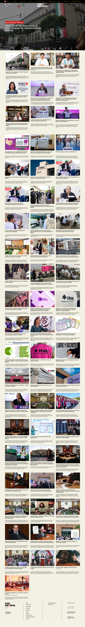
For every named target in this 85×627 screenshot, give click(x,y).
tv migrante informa (30, 616)
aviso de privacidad (52, 603)
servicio (27, 613)
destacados (28, 606)
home (27, 603)
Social (41, 1)
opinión (27, 618)
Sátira (13, 1)
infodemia (28, 609)
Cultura (28, 1)
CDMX (77, 1)
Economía (71, 1)
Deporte (35, 1)
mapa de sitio (50, 604)
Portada (6, 1)
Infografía (49, 1)
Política (56, 1)
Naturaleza (21, 1)
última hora (28, 604)
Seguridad (63, 1)
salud (27, 611)
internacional (29, 615)
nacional (28, 608)
